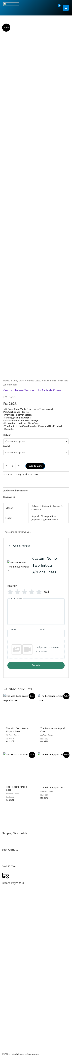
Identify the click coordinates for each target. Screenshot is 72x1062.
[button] (50, 8)
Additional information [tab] (15, 490)
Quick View (19, 722)
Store (14, 380)
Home (6, 380)
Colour (7, 435)
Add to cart (35, 466)
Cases (21, 380)
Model (6, 446)
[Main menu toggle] (66, 8)
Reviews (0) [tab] (9, 497)
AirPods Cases (33, 380)
